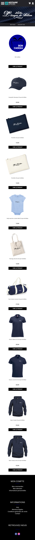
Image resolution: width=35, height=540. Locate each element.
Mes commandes (17, 486)
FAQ (17, 507)
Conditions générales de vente (17, 511)
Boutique (12, 24)
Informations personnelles (17, 490)
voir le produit (17, 66)
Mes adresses (17, 488)
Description (21, 24)
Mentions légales (17, 509)
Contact (17, 513)
